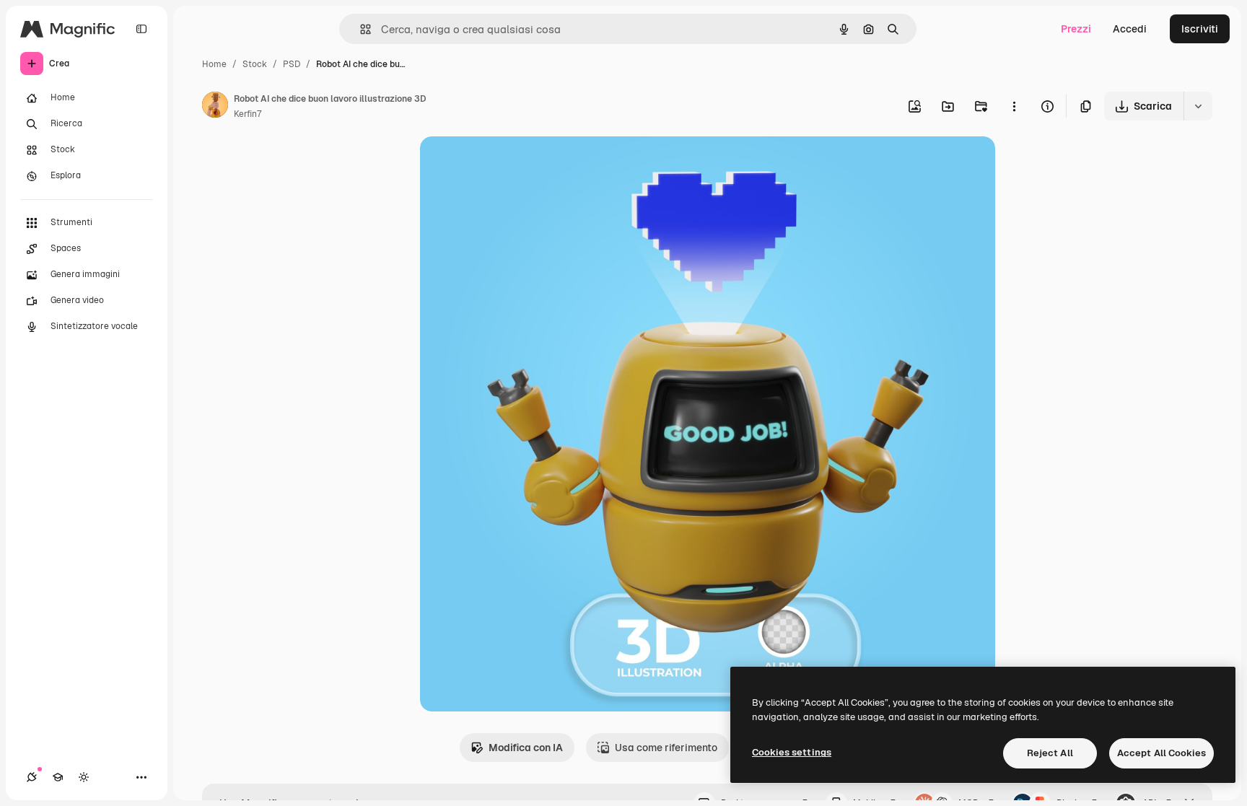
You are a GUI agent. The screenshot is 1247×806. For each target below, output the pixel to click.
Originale (515, 164)
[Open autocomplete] (360, 29)
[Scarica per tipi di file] (1197, 106)
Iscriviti (1199, 28)
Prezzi (1076, 28)
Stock (254, 64)
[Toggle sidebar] (141, 28)
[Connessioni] (31, 777)
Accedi (1130, 28)
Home (214, 64)
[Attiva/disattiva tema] (83, 777)
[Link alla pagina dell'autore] (215, 107)
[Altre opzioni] (1013, 106)
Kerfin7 (247, 114)
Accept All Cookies (1161, 753)
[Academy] (57, 777)
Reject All (1050, 753)
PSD (291, 64)
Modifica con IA (526, 747)
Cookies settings (791, 752)
